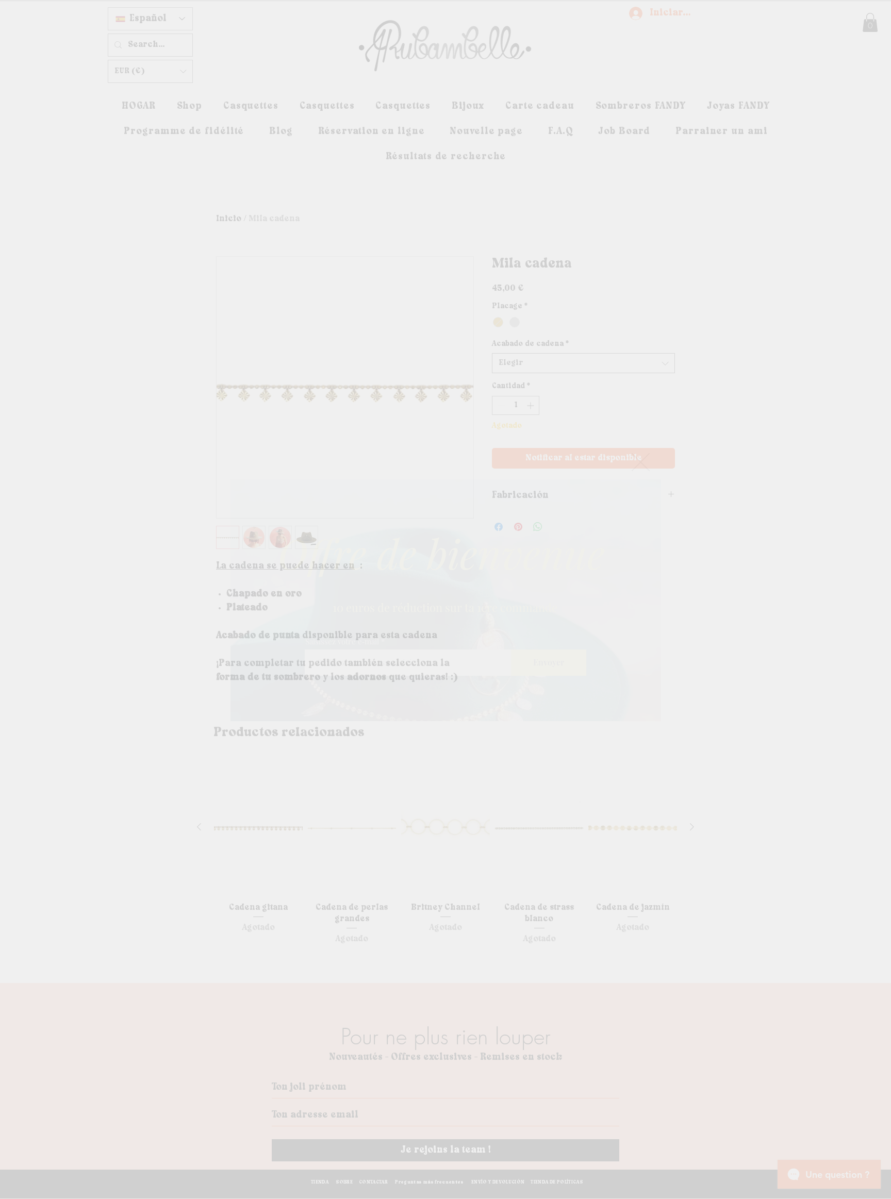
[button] (641, 462)
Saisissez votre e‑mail (342, 641)
